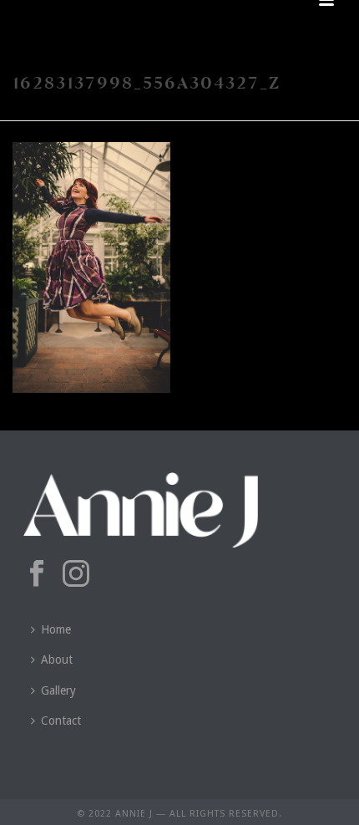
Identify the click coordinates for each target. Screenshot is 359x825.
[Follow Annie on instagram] (76, 574)
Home (56, 629)
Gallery (58, 690)
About (57, 659)
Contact (61, 720)
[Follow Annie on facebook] (36, 574)
